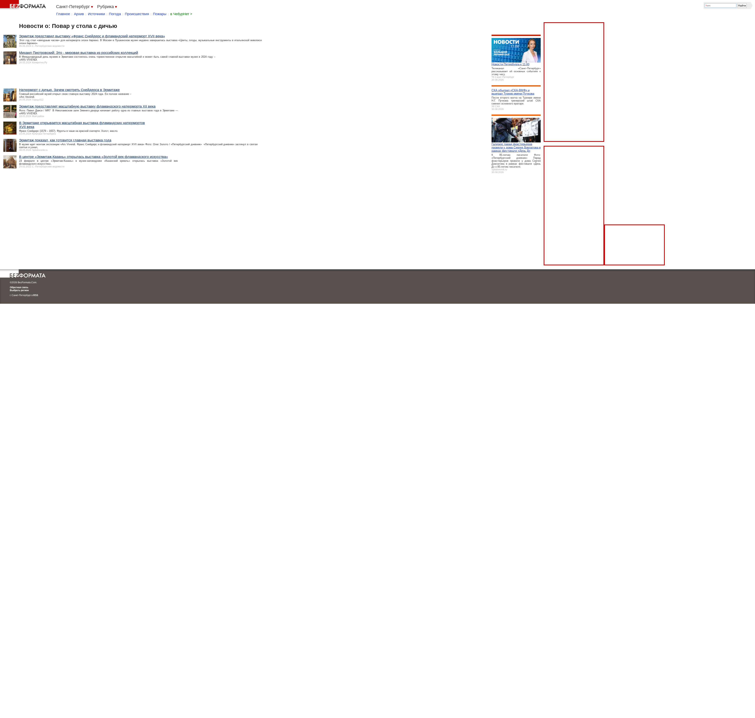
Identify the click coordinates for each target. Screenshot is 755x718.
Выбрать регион (19, 290)
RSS (35, 295)
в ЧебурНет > (181, 14)
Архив (79, 14)
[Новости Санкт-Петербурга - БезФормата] (23, 5)
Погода (115, 14)
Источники (96, 14)
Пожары (159, 14)
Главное (63, 14)
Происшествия (137, 14)
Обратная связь (19, 287)
